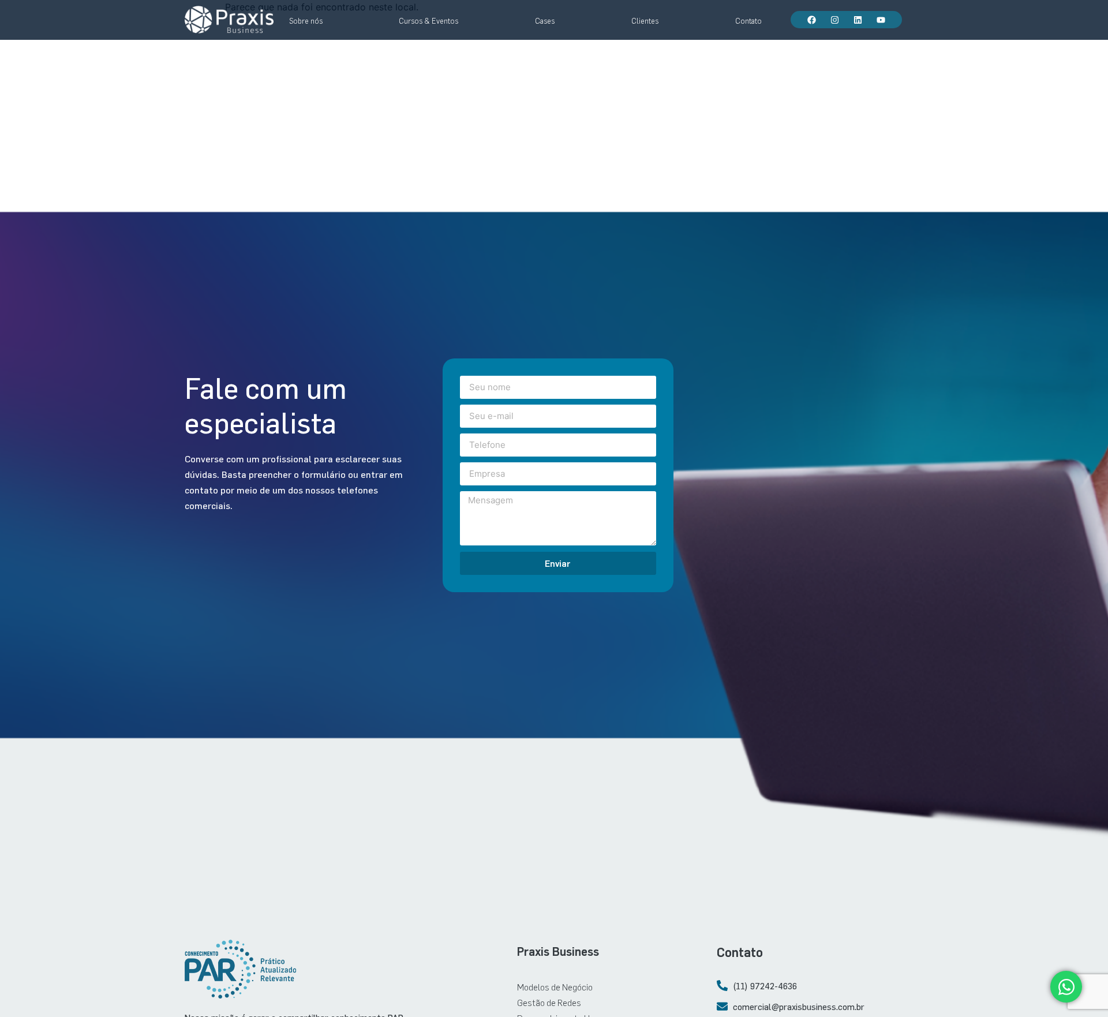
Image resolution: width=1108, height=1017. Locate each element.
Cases (545, 21)
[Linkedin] (857, 19)
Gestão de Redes (549, 1002)
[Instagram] (834, 19)
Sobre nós (306, 21)
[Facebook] (811, 19)
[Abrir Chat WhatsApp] (1066, 987)
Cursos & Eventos (428, 21)
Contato (748, 21)
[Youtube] (880, 19)
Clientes (644, 21)
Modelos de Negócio (555, 987)
